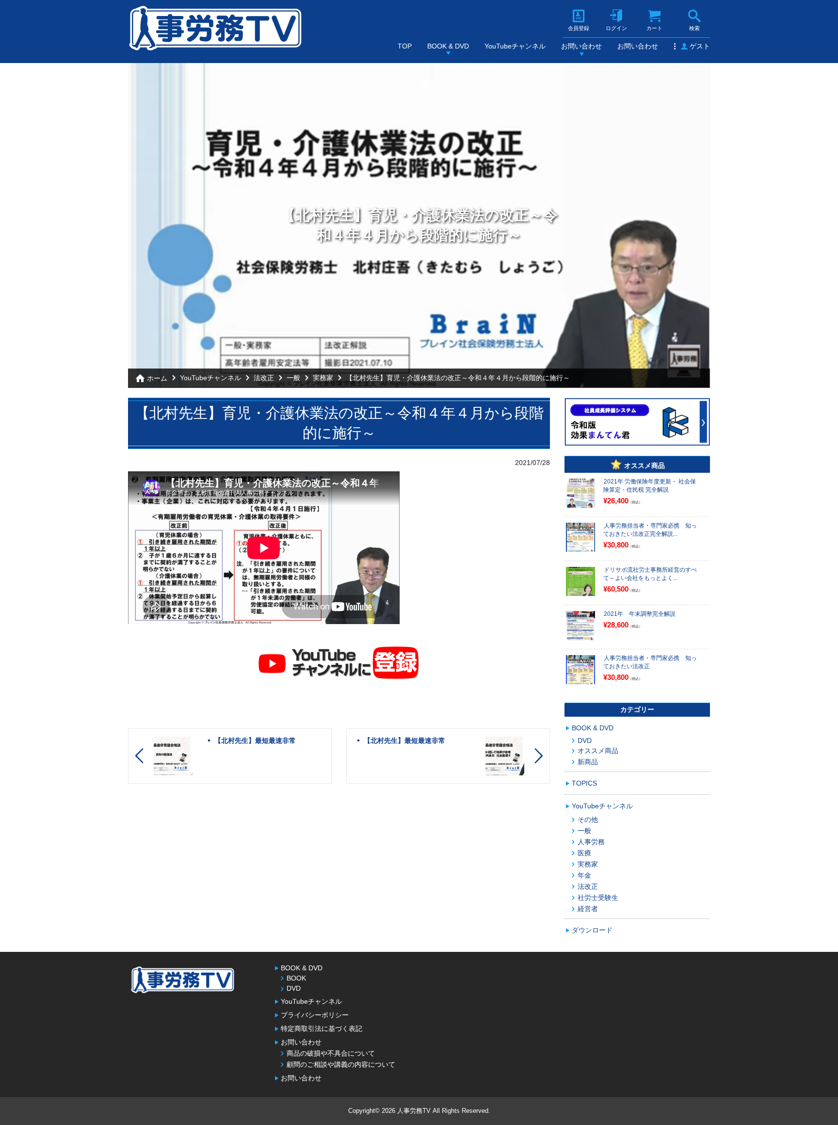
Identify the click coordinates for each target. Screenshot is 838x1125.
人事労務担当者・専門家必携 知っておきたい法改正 (650, 662)
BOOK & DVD (448, 46)
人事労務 (591, 842)
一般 (293, 378)
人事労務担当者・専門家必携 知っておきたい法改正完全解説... (650, 529)
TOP (405, 46)
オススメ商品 (598, 751)
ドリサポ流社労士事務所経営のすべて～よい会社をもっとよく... (650, 573)
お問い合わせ (581, 46)
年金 (584, 875)
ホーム (157, 378)
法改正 (264, 378)
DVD (585, 740)
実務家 (323, 378)
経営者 (588, 909)
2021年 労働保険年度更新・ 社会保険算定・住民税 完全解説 (649, 485)
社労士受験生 (598, 897)
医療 (584, 853)
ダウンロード (592, 930)
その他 (588, 819)
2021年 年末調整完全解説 (640, 614)
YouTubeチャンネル (515, 46)
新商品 (588, 762)
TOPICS (584, 783)
